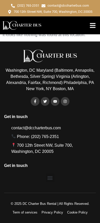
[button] (93, 25)
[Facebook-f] (35, 101)
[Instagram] (65, 101)
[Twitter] (45, 101)
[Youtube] (55, 101)
